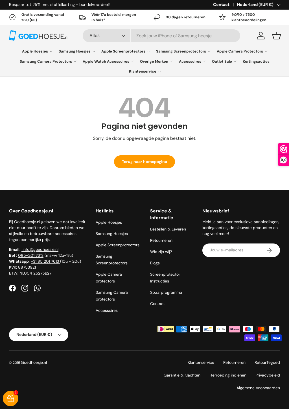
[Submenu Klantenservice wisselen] (159, 71)
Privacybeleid (267, 375)
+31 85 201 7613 (45, 261)
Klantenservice (142, 71)
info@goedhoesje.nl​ (39, 249)
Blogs (155, 263)
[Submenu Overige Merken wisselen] (171, 61)
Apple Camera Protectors (240, 51)
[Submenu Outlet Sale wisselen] (235, 61)
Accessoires (190, 61)
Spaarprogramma (166, 292)
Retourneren (161, 240)
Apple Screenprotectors (123, 51)
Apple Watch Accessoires (106, 61)
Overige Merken (154, 61)
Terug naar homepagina (144, 161)
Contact (221, 4)
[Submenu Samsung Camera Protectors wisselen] (75, 61)
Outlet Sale (222, 61)
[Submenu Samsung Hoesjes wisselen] (94, 51)
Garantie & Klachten (182, 375)
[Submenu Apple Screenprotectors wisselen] (148, 51)
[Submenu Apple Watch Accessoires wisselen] (132, 61)
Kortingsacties (256, 61)
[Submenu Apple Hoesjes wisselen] (51, 51)
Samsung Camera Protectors (46, 61)
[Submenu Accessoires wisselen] (204, 61)
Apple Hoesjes (35, 51)
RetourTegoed (267, 362)
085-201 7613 (30, 255)
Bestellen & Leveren (168, 229)
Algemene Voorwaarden (258, 387)
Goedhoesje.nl (34, 362)
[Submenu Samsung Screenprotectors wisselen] (209, 51)
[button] (276, 35)
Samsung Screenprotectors (181, 51)
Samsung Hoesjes (75, 51)
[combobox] (161, 35)
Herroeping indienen (227, 375)
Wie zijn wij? (161, 251)
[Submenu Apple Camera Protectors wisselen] (266, 51)
